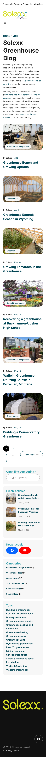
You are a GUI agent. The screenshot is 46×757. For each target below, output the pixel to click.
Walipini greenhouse (17, 669)
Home (6, 35)
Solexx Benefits (13, 589)
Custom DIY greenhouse (19, 613)
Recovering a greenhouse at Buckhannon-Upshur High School (22, 323)
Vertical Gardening (16, 666)
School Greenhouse (15, 303)
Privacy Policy (12, 750)
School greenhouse (16, 654)
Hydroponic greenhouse (19, 643)
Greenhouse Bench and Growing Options (20, 165)
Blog (15, 35)
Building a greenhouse (18, 610)
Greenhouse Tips (14, 573)
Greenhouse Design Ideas (18, 146)
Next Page (29, 454)
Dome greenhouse (16, 617)
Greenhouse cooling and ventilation (19, 627)
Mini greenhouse (15, 651)
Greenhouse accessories (19, 621)
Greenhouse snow (16, 636)
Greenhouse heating (17, 632)
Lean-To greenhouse (17, 647)
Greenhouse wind (15, 639)
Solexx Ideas (12, 594)
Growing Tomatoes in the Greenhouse (22, 269)
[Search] (35, 477)
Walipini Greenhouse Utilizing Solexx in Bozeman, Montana (18, 380)
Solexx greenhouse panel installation (20, 660)
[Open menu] (4, 23)
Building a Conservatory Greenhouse (21, 434)
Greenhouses (13, 198)
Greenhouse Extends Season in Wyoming (18, 217)
